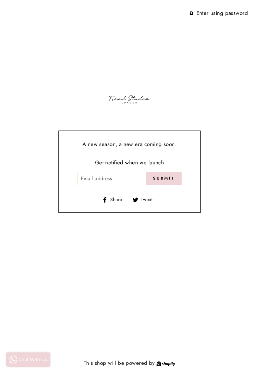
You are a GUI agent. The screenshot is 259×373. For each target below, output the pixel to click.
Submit (164, 178)
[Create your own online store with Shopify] (165, 363)
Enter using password (222, 13)
